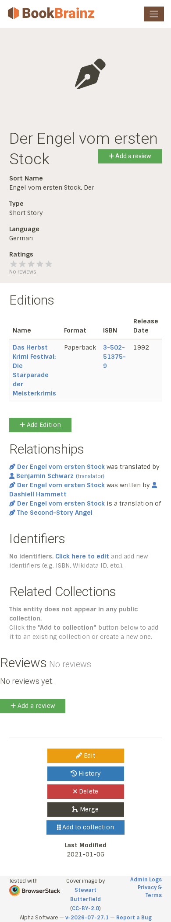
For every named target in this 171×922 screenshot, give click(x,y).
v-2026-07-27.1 (87, 917)
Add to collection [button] (87, 827)
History (89, 773)
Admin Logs (146, 879)
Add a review (132, 156)
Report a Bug (134, 917)
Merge (88, 809)
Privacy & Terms (150, 891)
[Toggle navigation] (154, 14)
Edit (88, 755)
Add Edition (43, 425)
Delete (87, 791)
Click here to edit (82, 556)
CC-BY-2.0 (85, 908)
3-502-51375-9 (114, 356)
